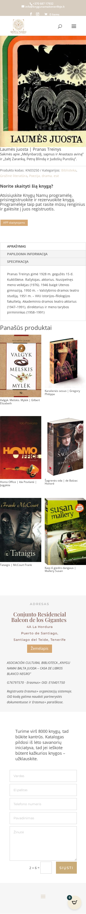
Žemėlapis (39, 648)
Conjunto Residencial (39, 614)
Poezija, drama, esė (44, 176)
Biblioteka (68, 170)
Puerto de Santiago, (39, 633)
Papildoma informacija (27, 254)
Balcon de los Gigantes (39, 619)
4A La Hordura (40, 627)
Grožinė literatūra (13, 176)
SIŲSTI (66, 868)
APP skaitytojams (14, 223)
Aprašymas (16, 246)
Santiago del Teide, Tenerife (40, 640)
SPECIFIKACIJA (17, 261)
